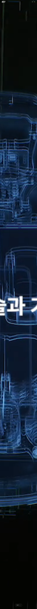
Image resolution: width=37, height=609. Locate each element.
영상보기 (18, 605)
